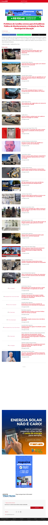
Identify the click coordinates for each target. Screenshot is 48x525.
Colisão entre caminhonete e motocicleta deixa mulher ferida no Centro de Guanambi (33, 169)
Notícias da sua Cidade (4, 518)
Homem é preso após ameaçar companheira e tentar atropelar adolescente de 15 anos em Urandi (34, 157)
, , (27, 49)
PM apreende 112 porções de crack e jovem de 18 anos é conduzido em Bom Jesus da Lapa (33, 131)
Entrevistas (21, 518)
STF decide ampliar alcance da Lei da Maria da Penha (33, 319)
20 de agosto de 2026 (25, 314)
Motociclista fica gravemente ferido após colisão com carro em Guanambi (33, 235)
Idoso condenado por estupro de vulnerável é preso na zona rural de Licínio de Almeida (33, 275)
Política (5, 520)
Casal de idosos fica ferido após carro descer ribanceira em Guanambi (34, 64)
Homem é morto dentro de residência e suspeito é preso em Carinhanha (32, 143)
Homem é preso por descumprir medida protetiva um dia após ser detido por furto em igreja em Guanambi (33, 296)
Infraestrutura (43, 518)
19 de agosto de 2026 (25, 356)
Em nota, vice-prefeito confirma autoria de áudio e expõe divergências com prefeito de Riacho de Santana (33, 354)
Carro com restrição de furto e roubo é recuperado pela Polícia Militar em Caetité (33, 90)
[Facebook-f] (16, 512)
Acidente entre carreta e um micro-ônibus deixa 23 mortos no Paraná (33, 312)
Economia (28, 518)
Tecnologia (44, 520)
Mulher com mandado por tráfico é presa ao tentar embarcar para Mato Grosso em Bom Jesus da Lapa (33, 210)
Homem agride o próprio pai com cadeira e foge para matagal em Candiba (33, 117)
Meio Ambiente (13, 520)
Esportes (35, 518)
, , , (29, 128)
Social (37, 520)
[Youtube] (21, 512)
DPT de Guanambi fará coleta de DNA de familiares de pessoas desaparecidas (32, 182)
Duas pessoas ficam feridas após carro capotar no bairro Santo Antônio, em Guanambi (32, 51)
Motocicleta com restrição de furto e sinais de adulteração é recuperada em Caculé (33, 288)
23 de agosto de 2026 (25, 54)
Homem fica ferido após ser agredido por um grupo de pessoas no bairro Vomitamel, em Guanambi (34, 78)
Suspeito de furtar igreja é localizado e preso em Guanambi (34, 327)
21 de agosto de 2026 (25, 237)
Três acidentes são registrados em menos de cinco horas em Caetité (34, 103)
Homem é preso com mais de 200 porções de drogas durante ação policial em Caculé (34, 222)
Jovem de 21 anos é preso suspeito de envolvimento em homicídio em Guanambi (33, 304)
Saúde (21, 520)
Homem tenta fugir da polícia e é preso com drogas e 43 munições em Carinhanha (33, 196)
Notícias (24, 1)
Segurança (29, 520)
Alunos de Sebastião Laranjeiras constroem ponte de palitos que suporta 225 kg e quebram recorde (33, 345)
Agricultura (14, 518)
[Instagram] (19, 512)
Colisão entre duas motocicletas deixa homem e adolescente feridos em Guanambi (34, 261)
